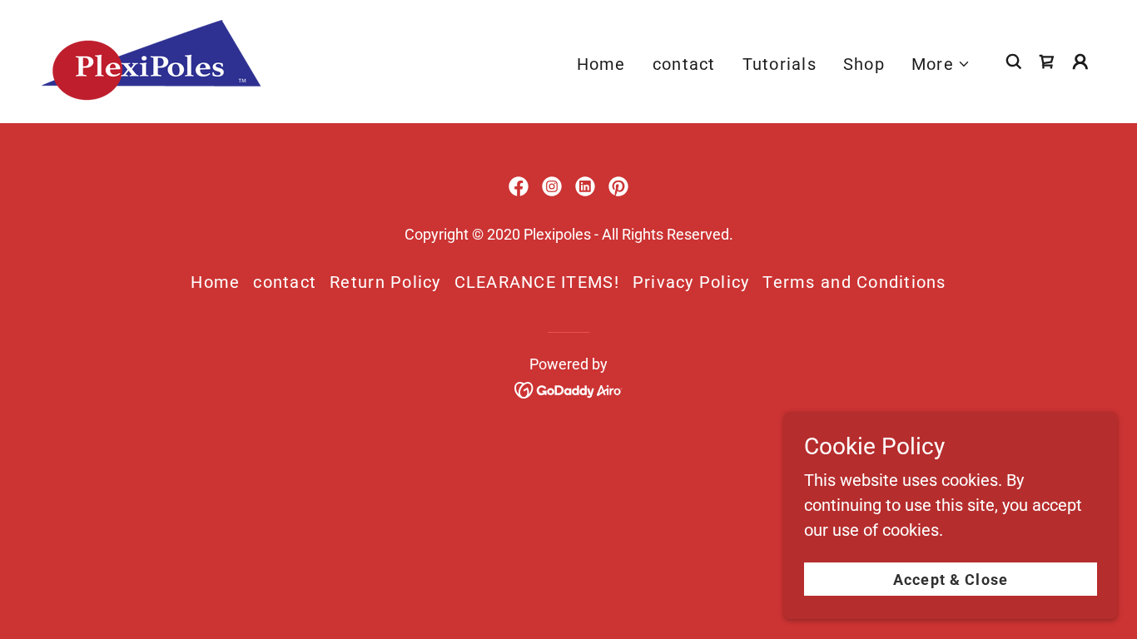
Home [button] (215, 282)
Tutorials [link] (779, 64)
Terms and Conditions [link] (854, 282)
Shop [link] (864, 64)
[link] (151, 60)
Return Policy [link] (385, 282)
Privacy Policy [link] (691, 282)
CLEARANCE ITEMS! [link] (536, 282)
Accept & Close (950, 579)
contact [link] (684, 64)
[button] (941, 64)
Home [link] (601, 64)
